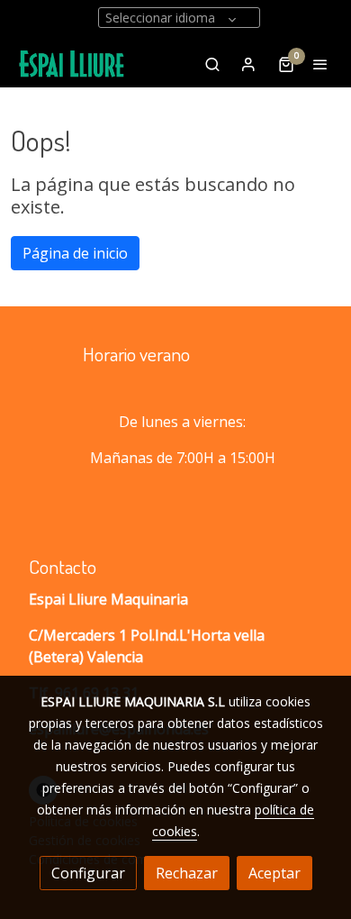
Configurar (88, 873)
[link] (72, 64)
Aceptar (274, 873)
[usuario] (248, 64)
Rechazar (187, 873)
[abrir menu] (320, 64)
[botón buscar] (212, 64)
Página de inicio (75, 253)
